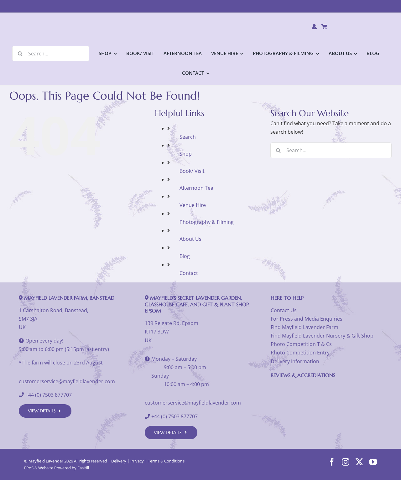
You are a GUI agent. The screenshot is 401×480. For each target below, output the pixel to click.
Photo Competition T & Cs (301, 344)
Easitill (83, 468)
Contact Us (284, 310)
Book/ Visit (192, 171)
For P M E (306, 318)
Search (188, 136)
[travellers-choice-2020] (324, 386)
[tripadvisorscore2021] (286, 386)
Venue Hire (193, 205)
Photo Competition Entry (300, 352)
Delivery (118, 461)
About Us (190, 238)
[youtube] (373, 462)
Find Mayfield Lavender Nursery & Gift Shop (322, 335)
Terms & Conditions (166, 461)
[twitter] (359, 462)
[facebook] (332, 462)
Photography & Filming (207, 222)
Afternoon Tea (196, 187)
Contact (189, 273)
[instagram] (345, 462)
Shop (186, 153)
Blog (185, 256)
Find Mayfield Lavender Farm (304, 327)
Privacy (137, 461)
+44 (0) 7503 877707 (48, 394)
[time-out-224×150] (362, 386)
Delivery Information (295, 361)
